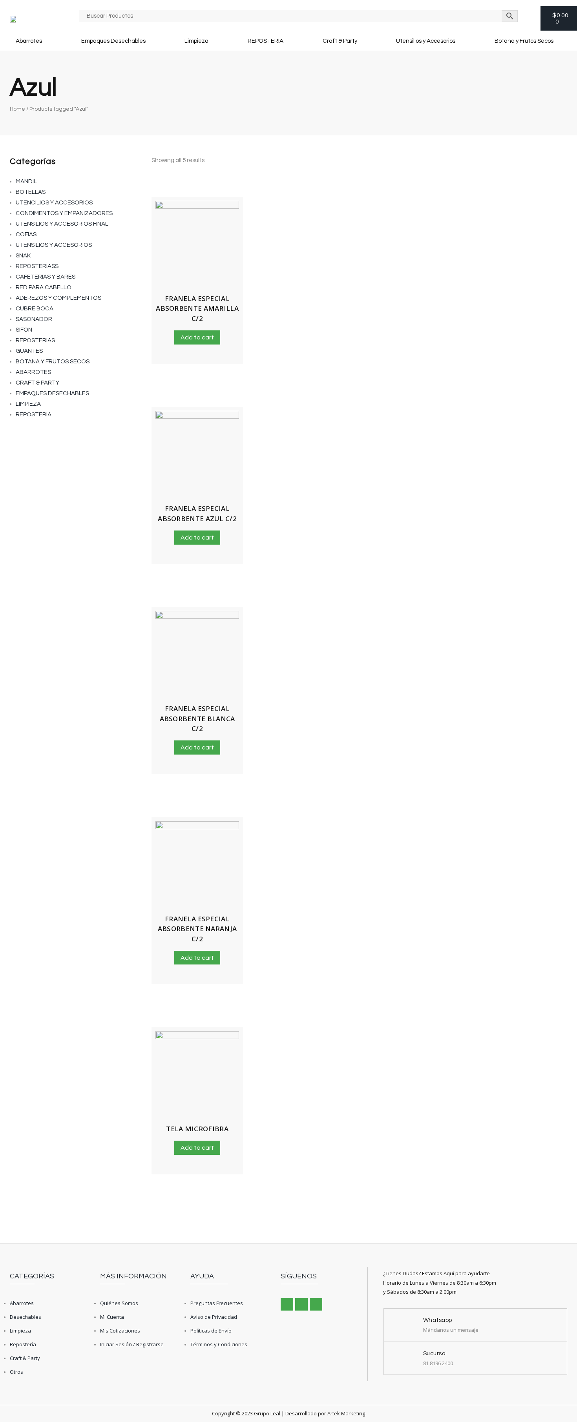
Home (17, 109)
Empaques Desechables (113, 41)
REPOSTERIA (265, 41)
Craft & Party (340, 41)
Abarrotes (29, 41)
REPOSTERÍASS (37, 266)
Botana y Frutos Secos (524, 41)
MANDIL (26, 181)
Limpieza (196, 41)
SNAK (23, 256)
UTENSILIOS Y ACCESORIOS (54, 245)
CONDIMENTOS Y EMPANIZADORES (64, 213)
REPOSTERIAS (35, 340)
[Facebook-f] (287, 1304)
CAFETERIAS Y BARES (45, 277)
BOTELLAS (31, 192)
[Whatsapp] (316, 1304)
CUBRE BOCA (34, 309)
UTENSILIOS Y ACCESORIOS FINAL (62, 224)
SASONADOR (34, 319)
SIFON (24, 330)
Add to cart (197, 337)
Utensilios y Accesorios (425, 41)
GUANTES (29, 351)
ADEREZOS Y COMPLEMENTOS (58, 298)
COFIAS (26, 234)
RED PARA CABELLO (43, 287)
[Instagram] (301, 1304)
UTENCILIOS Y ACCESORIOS (54, 203)
